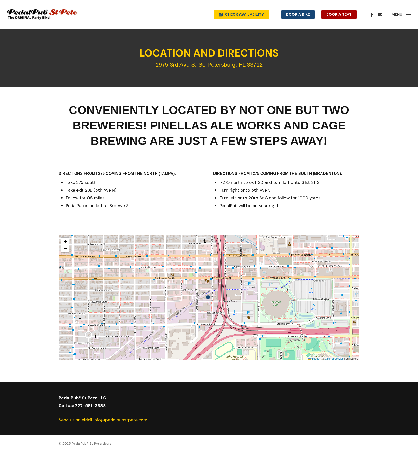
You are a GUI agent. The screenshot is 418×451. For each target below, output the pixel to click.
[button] (401, 14)
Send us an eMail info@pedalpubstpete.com (103, 420)
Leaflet (315, 358)
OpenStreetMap (334, 358)
